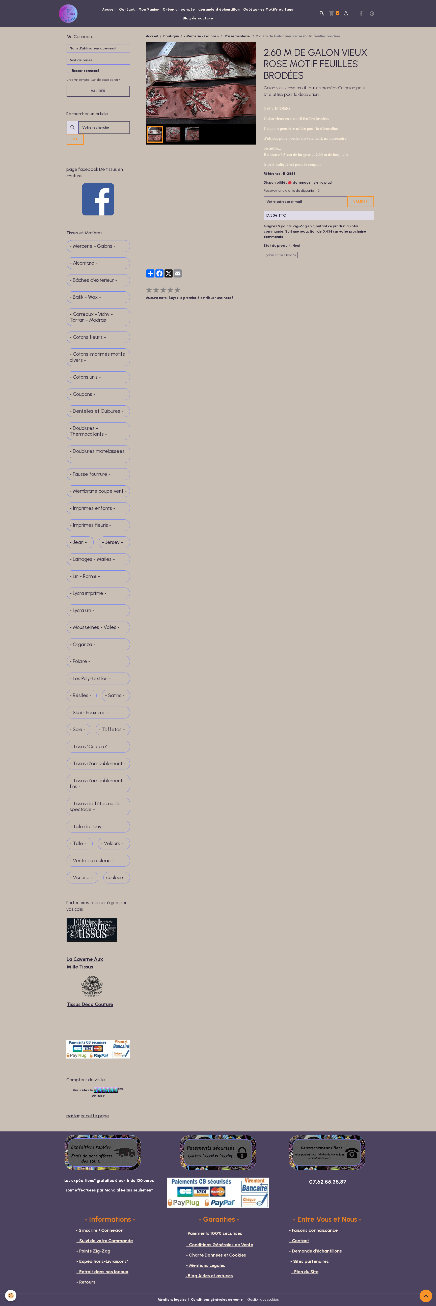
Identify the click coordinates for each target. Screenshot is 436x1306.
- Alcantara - (84, 263)
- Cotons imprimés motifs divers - (97, 357)
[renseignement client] (327, 1152)
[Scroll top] (426, 1296)
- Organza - (82, 644)
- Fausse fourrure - (90, 474)
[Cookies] (10, 1295)
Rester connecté (85, 71)
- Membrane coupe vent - (98, 491)
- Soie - (78, 729)
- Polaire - (80, 661)
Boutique (171, 36)
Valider (360, 201)
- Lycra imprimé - (88, 593)
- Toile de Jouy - (87, 826)
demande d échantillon (219, 9)
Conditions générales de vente (217, 1299)
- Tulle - (78, 843)
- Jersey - (112, 542)
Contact (127, 9)
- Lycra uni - (82, 610)
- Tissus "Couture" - (90, 746)
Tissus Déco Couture (90, 1004)
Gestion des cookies (263, 1299)
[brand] (69, 14)
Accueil (109, 9)
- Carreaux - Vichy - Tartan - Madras (91, 317)
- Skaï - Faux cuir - (89, 712)
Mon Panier (149, 9)
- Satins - (115, 695)
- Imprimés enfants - (92, 508)
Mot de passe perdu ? (105, 79)
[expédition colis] (103, 1152)
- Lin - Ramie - (85, 576)
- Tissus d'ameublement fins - (96, 784)
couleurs (115, 877)
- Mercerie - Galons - (201, 36)
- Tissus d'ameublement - (98, 763)
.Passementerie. (237, 36)
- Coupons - (82, 394)
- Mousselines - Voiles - (95, 627)
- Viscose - (81, 877)
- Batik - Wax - (85, 297)
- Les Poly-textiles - (90, 678)
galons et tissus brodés (281, 255)
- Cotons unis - (85, 377)
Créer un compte (179, 9)
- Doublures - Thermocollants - (88, 431)
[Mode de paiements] (218, 1152)
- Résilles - (81, 695)
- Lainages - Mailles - (92, 559)
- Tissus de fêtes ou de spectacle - (95, 807)
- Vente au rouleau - (92, 861)
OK (75, 139)
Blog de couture (197, 18)
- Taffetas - (111, 729)
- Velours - (112, 843)
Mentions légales (172, 1299)
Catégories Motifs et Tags (268, 9)
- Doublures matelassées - (97, 454)
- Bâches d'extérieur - (93, 280)
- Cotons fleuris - (88, 337)
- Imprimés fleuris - (90, 525)
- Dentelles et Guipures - (96, 411)
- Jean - (78, 542)
